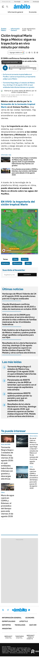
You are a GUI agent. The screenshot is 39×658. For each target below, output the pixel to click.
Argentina (7, 629)
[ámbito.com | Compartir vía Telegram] (37, 52)
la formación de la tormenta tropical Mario (18, 104)
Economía (32, 12)
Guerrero (5, 263)
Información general (15, 12)
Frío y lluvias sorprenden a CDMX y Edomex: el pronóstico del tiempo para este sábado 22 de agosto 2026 (25, 172)
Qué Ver (26, 1)
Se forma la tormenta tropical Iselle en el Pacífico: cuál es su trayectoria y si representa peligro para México (19, 76)
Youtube (24, 610)
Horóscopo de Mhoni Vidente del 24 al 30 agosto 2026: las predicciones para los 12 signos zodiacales (19, 296)
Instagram (13, 610)
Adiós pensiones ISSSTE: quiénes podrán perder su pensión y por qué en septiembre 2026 (19, 397)
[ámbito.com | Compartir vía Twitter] (32, 52)
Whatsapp (29, 610)
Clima (15, 259)
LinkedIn (18, 610)
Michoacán (17, 263)
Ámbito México (3, 29)
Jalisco (28, 263)
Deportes (6, 625)
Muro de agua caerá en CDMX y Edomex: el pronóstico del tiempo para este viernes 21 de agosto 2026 (7, 506)
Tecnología (17, 1)
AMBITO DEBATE (30, 637)
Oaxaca (25, 259)
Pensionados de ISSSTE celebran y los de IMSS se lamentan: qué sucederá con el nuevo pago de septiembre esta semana (21, 385)
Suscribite (27, 274)
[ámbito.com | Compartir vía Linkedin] (34, 52)
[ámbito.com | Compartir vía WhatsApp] (27, 52)
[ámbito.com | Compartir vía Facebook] (29, 52)
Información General (15, 29)
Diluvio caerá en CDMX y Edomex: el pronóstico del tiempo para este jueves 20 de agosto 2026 (34, 478)
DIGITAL (8, 637)
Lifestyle (23, 621)
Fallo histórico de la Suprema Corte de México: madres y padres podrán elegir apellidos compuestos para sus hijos (19, 334)
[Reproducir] (5, 67)
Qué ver (32, 625)
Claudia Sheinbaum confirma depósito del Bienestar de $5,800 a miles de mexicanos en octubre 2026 (19, 306)
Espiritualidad (8, 621)
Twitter (3, 610)
